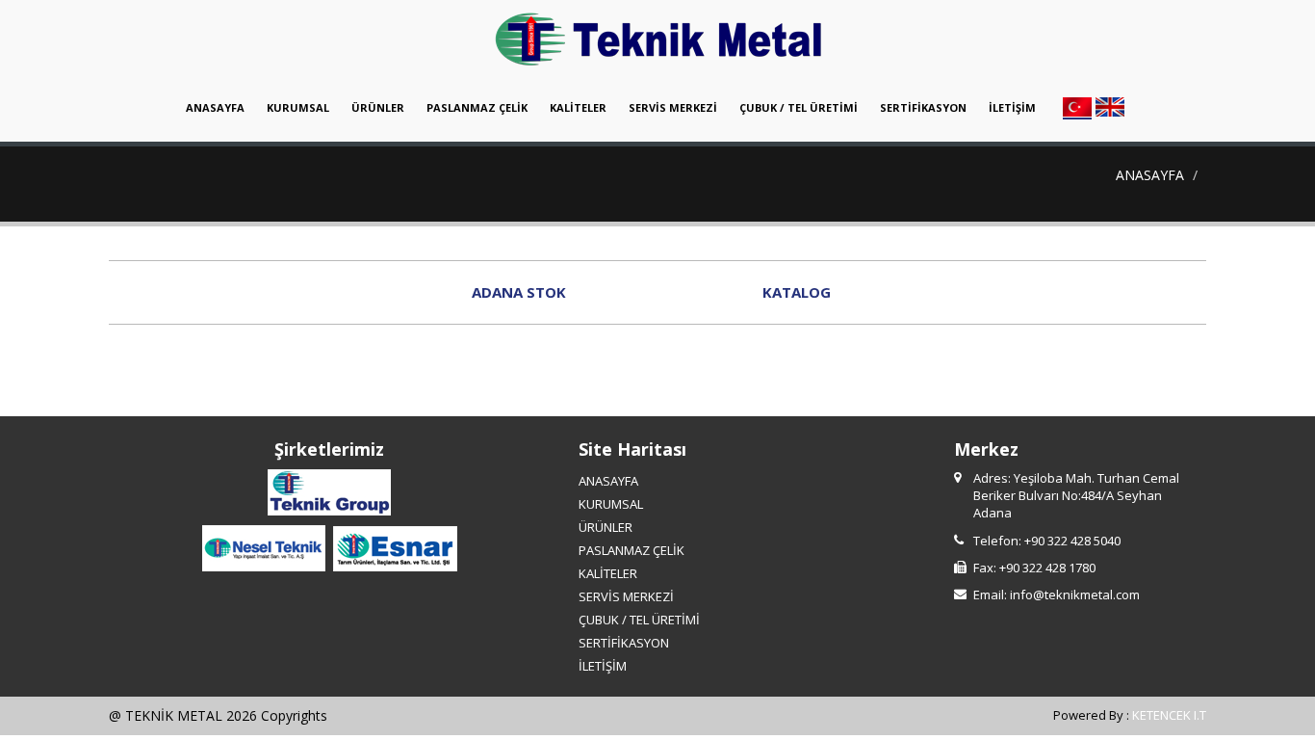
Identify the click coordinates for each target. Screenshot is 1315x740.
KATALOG (796, 292)
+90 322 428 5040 (1072, 540)
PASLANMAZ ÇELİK (477, 107)
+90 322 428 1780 (1047, 567)
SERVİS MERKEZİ (673, 107)
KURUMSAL (298, 107)
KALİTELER (578, 107)
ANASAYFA (215, 107)
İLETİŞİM (1012, 107)
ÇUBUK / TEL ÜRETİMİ (798, 107)
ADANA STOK (519, 292)
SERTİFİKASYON (923, 107)
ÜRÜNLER (377, 107)
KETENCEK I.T (1169, 715)
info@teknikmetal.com (1075, 594)
